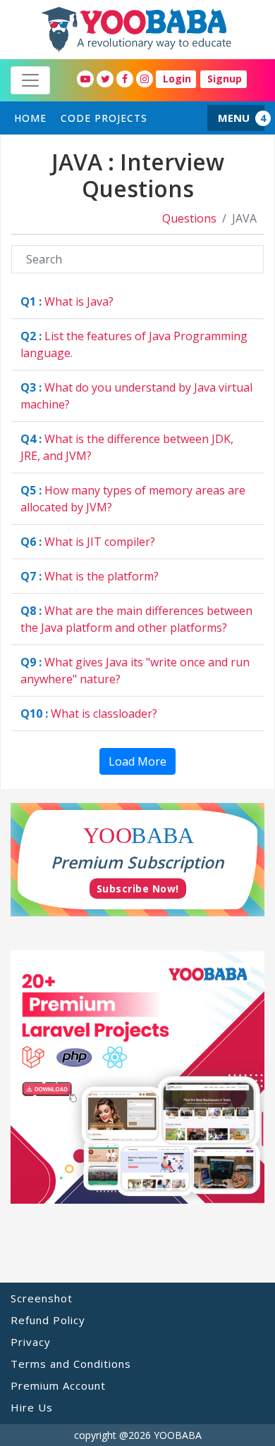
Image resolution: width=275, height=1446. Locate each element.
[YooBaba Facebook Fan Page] (124, 78)
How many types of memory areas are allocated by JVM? (132, 498)
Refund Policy (48, 1320)
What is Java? (67, 301)
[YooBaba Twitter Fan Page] (105, 78)
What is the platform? (89, 576)
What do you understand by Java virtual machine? (136, 396)
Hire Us (32, 1407)
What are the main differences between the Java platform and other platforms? (136, 619)
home (30, 118)
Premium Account (58, 1385)
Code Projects (104, 118)
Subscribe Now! (138, 888)
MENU (234, 118)
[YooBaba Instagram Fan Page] (144, 78)
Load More (137, 761)
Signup (224, 78)
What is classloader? (88, 713)
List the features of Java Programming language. (134, 344)
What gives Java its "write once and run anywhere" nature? (135, 670)
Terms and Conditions (71, 1364)
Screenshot (42, 1298)
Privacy (31, 1342)
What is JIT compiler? (87, 541)
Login (177, 78)
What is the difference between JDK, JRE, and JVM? (126, 447)
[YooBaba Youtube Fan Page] (85, 78)
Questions (189, 218)
